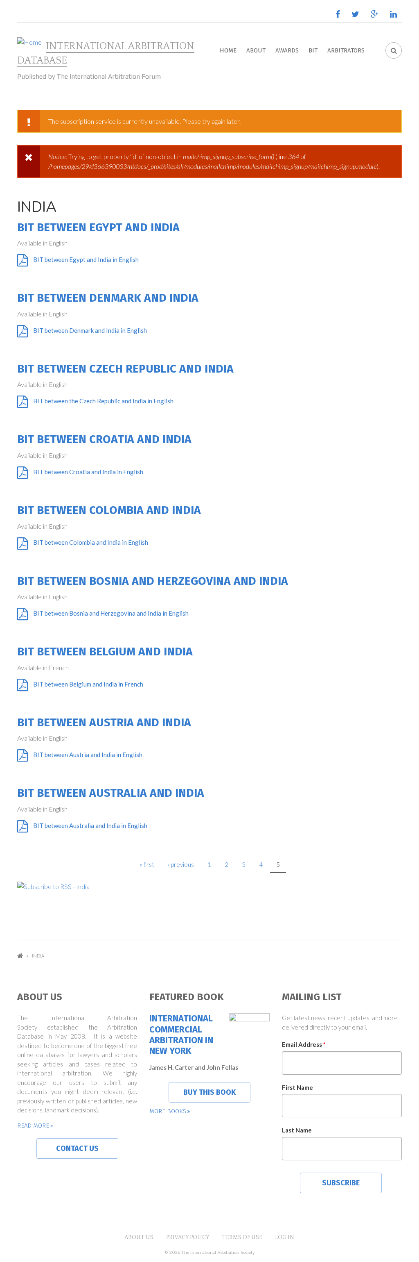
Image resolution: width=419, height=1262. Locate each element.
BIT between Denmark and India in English (90, 330)
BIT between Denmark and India (107, 298)
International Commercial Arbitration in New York (181, 1034)
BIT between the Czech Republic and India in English (103, 401)
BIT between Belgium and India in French (88, 684)
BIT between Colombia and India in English (90, 542)
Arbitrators (346, 50)
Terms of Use (242, 1237)
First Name (297, 1087)
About (256, 50)
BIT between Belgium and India (105, 651)
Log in (284, 1237)
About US (138, 1237)
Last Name (297, 1130)
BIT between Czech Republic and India (125, 368)
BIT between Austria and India (104, 722)
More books (167, 1111)
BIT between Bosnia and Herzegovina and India (152, 581)
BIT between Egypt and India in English (86, 259)
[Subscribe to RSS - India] (209, 886)
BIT (313, 50)
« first (147, 864)
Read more (33, 1125)
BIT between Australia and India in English (90, 825)
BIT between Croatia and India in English (88, 471)
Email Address (304, 1044)
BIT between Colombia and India (109, 510)
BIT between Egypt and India (98, 227)
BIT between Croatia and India (104, 439)
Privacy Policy (188, 1237)
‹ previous (181, 864)
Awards (287, 50)
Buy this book (209, 1092)
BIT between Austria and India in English (87, 754)
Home (228, 50)
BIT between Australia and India (110, 793)
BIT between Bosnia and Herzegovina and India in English (111, 613)
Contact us (77, 1148)
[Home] (29, 42)
